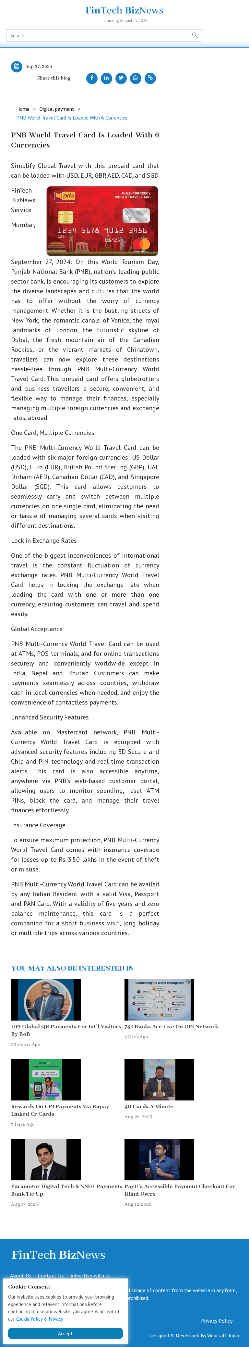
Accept (65, 1333)
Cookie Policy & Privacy (39, 1319)
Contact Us (51, 1275)
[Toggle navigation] (238, 35)
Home (23, 109)
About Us (20, 1275)
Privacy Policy (216, 1320)
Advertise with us (90, 1275)
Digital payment (56, 109)
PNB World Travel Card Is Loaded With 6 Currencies (71, 117)
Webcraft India (223, 1335)
